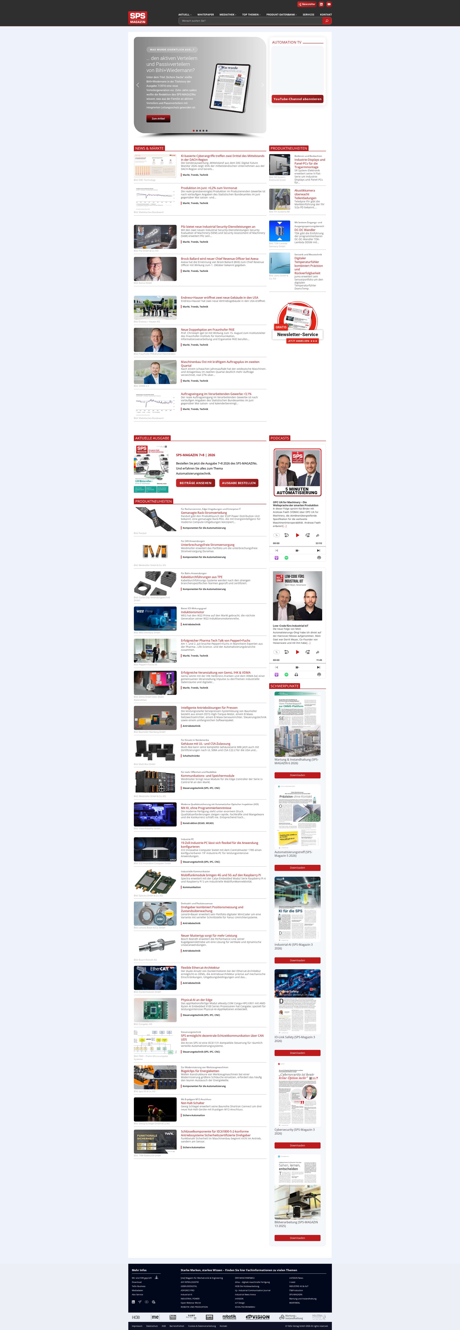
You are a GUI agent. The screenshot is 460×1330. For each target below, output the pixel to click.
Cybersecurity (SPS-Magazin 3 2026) (295, 1131)
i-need (292, 1282)
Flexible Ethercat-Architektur (200, 968)
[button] (200, 85)
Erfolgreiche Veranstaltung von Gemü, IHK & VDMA (215, 673)
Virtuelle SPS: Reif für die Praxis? (171, 66)
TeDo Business (138, 1286)
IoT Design (240, 1302)
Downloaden (297, 775)
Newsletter (308, 4)
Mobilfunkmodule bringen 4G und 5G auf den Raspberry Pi (221, 875)
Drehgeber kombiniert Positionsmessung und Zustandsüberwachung (212, 909)
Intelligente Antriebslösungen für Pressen (209, 708)
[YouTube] (146, 1302)
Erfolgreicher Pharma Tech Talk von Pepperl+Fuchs (215, 640)
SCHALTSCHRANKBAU (245, 1307)
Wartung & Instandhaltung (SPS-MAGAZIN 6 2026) (296, 761)
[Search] (327, 20)
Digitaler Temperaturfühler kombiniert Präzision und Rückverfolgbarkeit (309, 265)
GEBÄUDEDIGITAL (189, 1286)
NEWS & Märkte (149, 148)
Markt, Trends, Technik (195, 174)
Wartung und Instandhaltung (302, 1298)
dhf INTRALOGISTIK (190, 1282)
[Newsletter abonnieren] (140, 1302)
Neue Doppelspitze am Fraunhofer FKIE (207, 330)
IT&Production (296, 1290)
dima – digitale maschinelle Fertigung (252, 1282)
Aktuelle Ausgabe (152, 438)
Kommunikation (192, 887)
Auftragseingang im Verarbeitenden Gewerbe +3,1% (216, 394)
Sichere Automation (194, 1115)
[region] (200, 88)
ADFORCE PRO (187, 1290)
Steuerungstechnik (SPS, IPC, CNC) (201, 788)
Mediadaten (137, 1290)
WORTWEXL (294, 1302)
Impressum (137, 1326)
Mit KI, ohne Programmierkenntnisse (206, 808)
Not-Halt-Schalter (192, 1103)
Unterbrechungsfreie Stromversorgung (207, 545)
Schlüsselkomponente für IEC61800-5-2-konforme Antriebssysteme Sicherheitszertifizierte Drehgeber (216, 1133)
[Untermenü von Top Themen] (260, 14)
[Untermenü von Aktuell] (191, 14)
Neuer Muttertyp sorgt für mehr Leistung (209, 936)
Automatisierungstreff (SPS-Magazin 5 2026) (293, 854)
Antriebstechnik (191, 624)
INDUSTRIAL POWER (190, 1298)
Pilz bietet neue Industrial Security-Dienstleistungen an (218, 227)
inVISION (239, 1298)
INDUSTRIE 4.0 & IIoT (298, 1286)
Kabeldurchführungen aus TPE (201, 577)
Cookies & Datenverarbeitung (202, 1326)
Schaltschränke (191, 755)
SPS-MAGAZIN (295, 1294)
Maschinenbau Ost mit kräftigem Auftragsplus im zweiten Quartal (220, 364)
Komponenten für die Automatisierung (204, 527)
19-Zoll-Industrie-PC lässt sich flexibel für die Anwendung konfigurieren (219, 845)
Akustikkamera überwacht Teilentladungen (305, 194)
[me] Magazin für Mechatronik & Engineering (202, 1278)
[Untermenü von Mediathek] (235, 14)
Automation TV (286, 42)
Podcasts (280, 438)
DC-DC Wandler (305, 230)
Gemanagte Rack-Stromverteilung (204, 513)
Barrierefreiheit (177, 1326)
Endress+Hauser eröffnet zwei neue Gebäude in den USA (219, 298)
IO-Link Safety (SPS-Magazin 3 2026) (295, 1039)
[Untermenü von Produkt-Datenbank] (296, 14)
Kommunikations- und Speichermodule (207, 776)
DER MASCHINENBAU (245, 1278)
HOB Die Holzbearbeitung (247, 1286)
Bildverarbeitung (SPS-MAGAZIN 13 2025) (296, 1224)
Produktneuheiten (289, 148)
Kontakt (223, 1326)
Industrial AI (186, 1294)
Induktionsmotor (192, 612)
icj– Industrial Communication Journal (252, 1290)
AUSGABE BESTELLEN (239, 483)
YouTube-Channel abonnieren (297, 99)
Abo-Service (137, 1294)
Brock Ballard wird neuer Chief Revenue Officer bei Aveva (219, 259)
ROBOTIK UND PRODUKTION (194, 1307)
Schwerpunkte (285, 686)
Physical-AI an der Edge (196, 1000)
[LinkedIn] (133, 1302)
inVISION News (296, 1278)
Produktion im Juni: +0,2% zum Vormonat (209, 188)
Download (137, 1282)
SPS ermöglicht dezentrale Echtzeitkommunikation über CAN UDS (222, 1037)
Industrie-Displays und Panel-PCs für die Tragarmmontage (310, 163)
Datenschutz (152, 1326)
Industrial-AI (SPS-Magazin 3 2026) (294, 946)
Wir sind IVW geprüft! (142, 1278)
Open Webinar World (191, 1302)
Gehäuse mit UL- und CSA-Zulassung (205, 744)
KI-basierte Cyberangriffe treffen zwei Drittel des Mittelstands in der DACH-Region (222, 158)
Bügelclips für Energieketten (200, 1071)
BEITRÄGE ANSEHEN (195, 483)
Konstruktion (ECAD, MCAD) (198, 823)
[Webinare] (153, 1302)
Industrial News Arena (245, 1294)
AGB (164, 1326)
